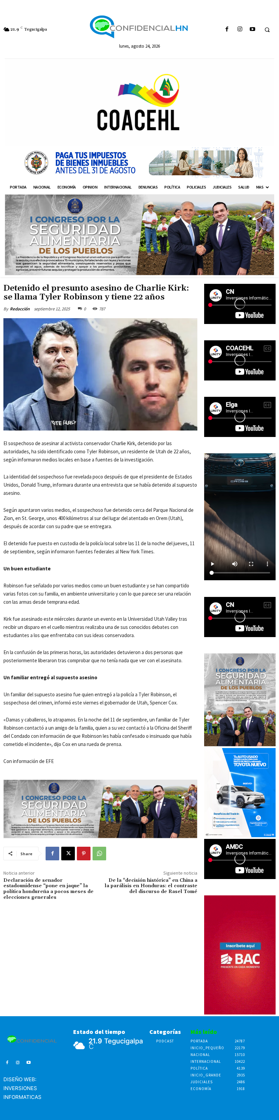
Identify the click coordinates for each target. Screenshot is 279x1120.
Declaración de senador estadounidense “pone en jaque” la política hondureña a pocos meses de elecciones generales (48, 888)
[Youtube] (252, 29)
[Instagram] (239, 29)
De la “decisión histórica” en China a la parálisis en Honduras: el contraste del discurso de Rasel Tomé (151, 886)
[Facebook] (227, 29)
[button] (267, 29)
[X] (68, 853)
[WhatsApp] (99, 853)
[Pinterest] (84, 853)
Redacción (20, 309)
